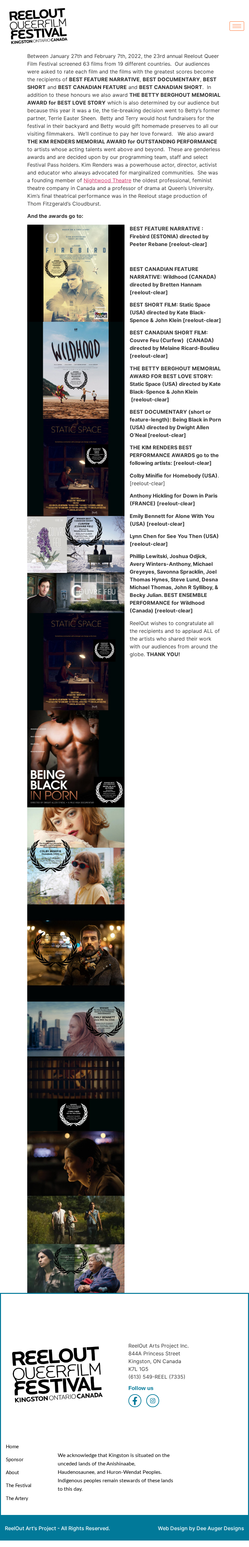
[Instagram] (152, 1400)
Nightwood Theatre (107, 180)
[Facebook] (134, 1400)
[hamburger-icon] (237, 26)
